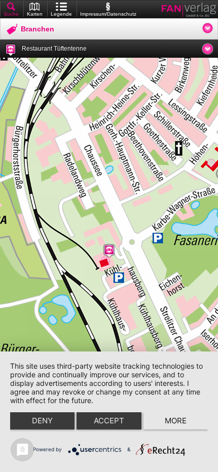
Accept (109, 420)
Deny (42, 420)
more (176, 420)
